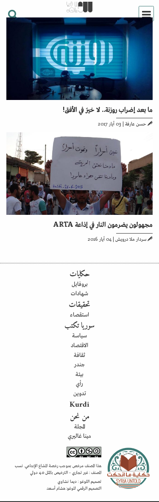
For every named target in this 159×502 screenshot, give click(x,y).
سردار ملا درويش (130, 238)
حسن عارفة (135, 123)
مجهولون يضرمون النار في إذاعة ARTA (103, 223)
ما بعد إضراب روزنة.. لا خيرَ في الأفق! (108, 109)
